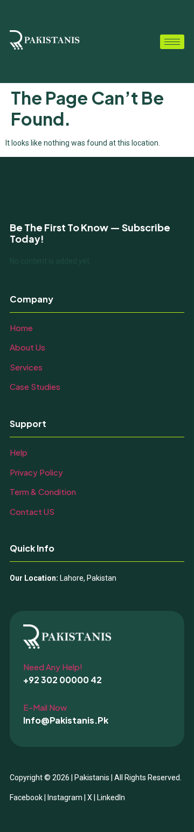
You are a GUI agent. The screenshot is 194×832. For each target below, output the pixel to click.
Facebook (26, 797)
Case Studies (35, 386)
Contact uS (32, 511)
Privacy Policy (36, 472)
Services (26, 367)
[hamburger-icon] (172, 42)
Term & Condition (43, 491)
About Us (27, 347)
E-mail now (45, 707)
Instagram (64, 797)
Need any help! (52, 667)
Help (18, 452)
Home (21, 327)
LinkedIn (111, 797)
